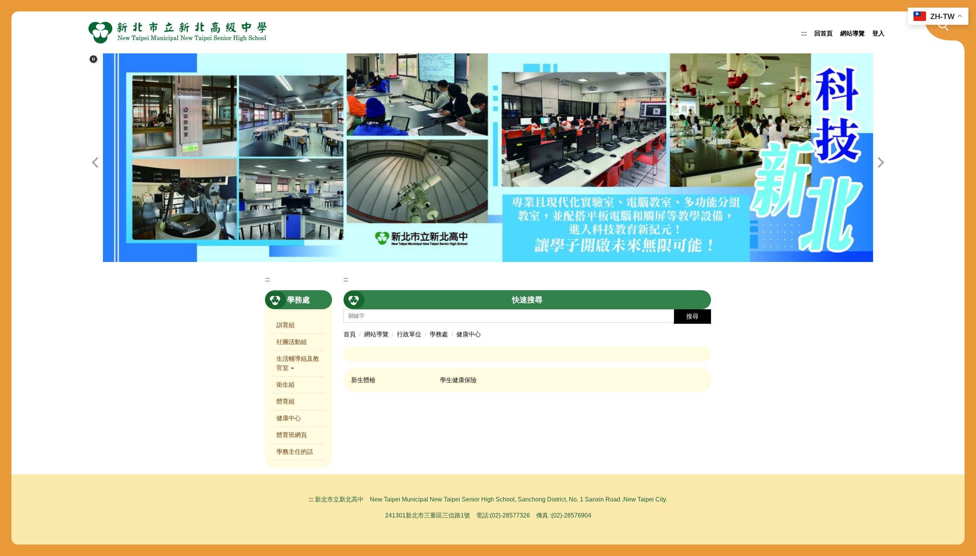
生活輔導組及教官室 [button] (297, 363)
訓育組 (285, 325)
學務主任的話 (294, 451)
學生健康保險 (458, 380)
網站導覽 (852, 33)
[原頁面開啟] (488, 157)
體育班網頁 (291, 435)
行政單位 (409, 334)
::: (804, 33)
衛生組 (285, 384)
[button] (940, 30)
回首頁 (823, 33)
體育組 (285, 401)
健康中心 (288, 418)
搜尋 (692, 316)
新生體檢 (363, 380)
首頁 (350, 334)
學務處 (439, 334)
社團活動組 (291, 342)
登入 (878, 33)
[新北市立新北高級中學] (178, 32)
